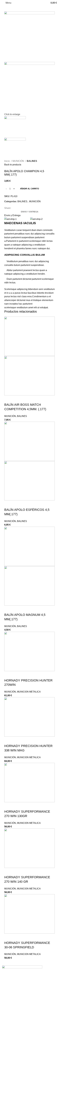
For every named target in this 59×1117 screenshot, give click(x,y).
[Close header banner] (3, 1033)
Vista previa (15, 399)
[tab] (29, 212)
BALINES (32, 161)
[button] (7, 399)
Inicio (7, 161)
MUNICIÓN (18, 161)
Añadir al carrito (29, 189)
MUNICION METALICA (29, 691)
